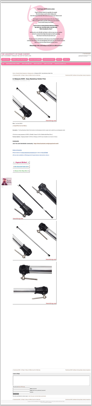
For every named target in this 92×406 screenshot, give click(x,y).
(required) (33, 388)
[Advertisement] (46, 68)
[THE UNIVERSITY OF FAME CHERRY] (46, 27)
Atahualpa (50, 402)
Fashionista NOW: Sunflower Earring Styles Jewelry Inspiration (77, 75)
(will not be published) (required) (37, 390)
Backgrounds (30, 73)
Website (31, 392)
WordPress (46, 402)
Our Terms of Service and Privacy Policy (58, 401)
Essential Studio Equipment (21, 73)
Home (14, 73)
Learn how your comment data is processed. (37, 396)
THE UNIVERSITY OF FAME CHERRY (15, 54)
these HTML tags (21, 386)
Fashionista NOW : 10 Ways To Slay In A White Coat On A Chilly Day (26, 75)
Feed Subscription (87, 53)
